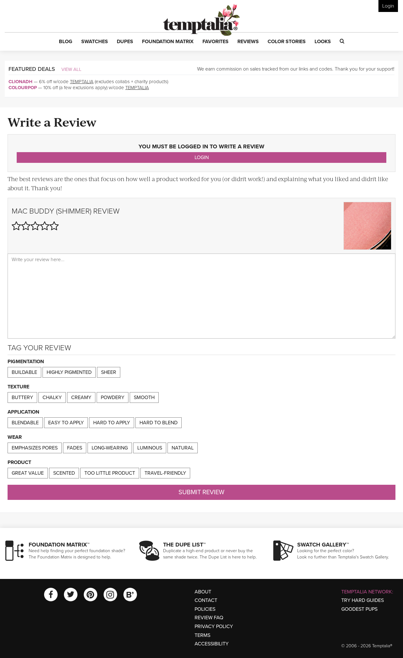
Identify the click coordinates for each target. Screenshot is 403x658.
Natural (183, 448)
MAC (19, 211)
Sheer (108, 372)
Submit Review (201, 492)
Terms (202, 635)
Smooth (144, 397)
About (203, 592)
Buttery (22, 397)
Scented (64, 473)
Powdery (112, 397)
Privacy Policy (214, 626)
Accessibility (212, 644)
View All (71, 69)
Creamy (81, 397)
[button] (65, 42)
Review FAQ (209, 618)
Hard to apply (111, 423)
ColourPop (23, 87)
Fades (74, 448)
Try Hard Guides (362, 600)
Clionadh (20, 81)
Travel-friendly (165, 473)
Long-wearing (110, 448)
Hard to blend (158, 423)
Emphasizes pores (35, 448)
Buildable (24, 372)
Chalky (52, 397)
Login (388, 6)
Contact (206, 600)
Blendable (25, 423)
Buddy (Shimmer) (60, 211)
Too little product (109, 473)
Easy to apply (66, 423)
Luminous (149, 448)
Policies (205, 609)
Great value (28, 473)
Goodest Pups (359, 609)
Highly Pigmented (69, 372)
